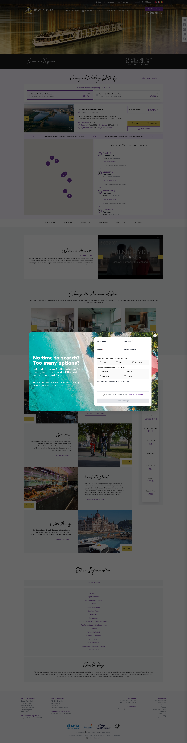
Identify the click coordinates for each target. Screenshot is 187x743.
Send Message (123, 401)
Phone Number (130, 350)
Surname (128, 341)
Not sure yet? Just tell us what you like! (113, 382)
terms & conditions (135, 394)
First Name (102, 341)
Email (100, 350)
